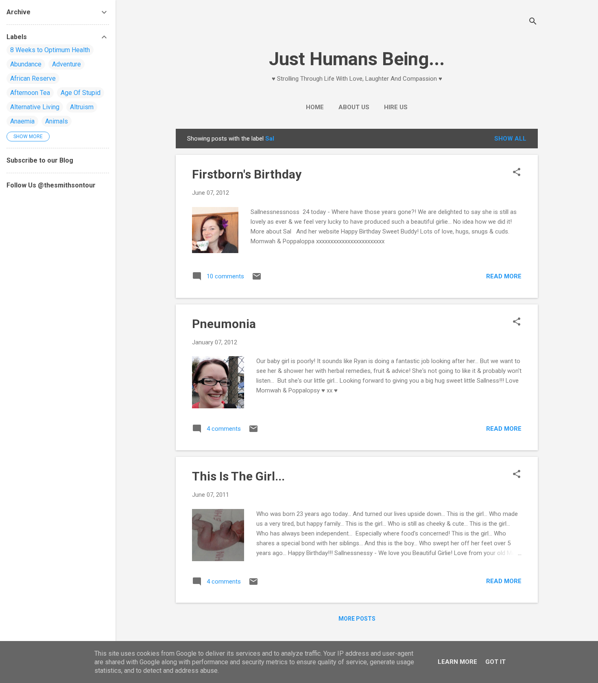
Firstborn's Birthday (246, 174)
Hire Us (396, 107)
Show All (510, 138)
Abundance (25, 64)
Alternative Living (34, 107)
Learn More (457, 661)
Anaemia (22, 121)
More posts (356, 618)
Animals (56, 121)
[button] (517, 172)
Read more (504, 276)
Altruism (82, 107)
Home (315, 107)
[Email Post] (257, 279)
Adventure (66, 64)
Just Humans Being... (357, 59)
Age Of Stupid (80, 93)
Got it (495, 661)
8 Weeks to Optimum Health (50, 50)
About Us (353, 107)
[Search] (533, 22)
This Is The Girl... (238, 476)
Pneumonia (224, 324)
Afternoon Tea (30, 93)
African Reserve (33, 78)
